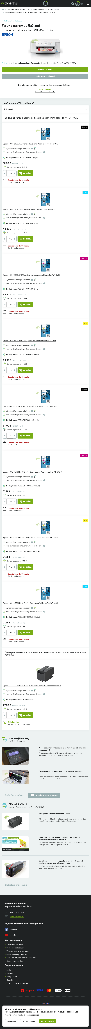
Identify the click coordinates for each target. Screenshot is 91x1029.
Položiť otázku (45, 89)
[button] (73, 3)
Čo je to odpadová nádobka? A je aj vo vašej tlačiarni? (61, 771)
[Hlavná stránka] (9, 3)
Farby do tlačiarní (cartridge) (18, 9)
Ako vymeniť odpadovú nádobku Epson (54, 814)
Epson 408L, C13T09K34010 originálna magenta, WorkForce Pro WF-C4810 (32, 472)
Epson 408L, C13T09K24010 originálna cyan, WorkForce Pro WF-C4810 (30, 603)
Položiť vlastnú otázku (46, 795)
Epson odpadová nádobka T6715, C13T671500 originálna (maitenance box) (32, 686)
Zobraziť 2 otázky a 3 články (45, 92)
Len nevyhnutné (28, 1021)
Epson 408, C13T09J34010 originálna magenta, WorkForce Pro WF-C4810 (31, 275)
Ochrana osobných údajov (17, 954)
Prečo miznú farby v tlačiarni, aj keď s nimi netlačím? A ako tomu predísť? (62, 749)
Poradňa (10, 973)
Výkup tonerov (12, 977)
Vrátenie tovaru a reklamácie (18, 951)
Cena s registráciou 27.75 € (17, 709)
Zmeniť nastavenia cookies (17, 983)
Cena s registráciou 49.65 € (17, 233)
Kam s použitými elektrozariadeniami (21, 958)
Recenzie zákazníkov (15, 961)
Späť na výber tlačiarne (13, 21)
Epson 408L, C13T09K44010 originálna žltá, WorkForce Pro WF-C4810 (30, 537)
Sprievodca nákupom (15, 944)
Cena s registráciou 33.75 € (17, 167)
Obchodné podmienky (15, 948)
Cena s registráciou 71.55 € (17, 495)
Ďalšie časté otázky (14, 795)
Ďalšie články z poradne (16, 885)
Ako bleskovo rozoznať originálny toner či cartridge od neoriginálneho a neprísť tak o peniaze (61, 862)
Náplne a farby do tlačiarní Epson (46, 9)
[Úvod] (3, 9)
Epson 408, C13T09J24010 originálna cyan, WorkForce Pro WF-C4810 (30, 209)
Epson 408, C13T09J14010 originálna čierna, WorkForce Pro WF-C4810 (30, 144)
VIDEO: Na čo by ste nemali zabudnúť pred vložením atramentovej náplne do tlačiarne (59, 838)
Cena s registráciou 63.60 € (17, 430)
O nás (9, 970)
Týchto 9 (5, 63)
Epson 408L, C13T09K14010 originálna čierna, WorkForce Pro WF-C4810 (31, 406)
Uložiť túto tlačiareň (45, 76)
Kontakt (10, 980)
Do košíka (27, 173)
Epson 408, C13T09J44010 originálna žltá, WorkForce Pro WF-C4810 (29, 340)
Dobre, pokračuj (47, 1021)
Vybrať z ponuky (45, 69)
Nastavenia (11, 1021)
